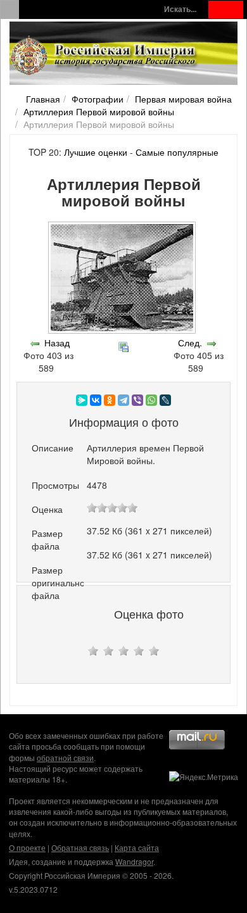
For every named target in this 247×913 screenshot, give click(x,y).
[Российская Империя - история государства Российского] (105, 55)
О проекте (27, 847)
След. (190, 342)
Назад (57, 342)
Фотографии (98, 98)
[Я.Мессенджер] (81, 400)
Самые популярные (177, 152)
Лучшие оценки (95, 152)
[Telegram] (123, 400)
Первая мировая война (183, 98)
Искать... (180, 9)
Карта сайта (137, 847)
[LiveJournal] (165, 400)
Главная (43, 98)
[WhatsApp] (151, 400)
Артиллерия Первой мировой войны (98, 111)
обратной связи (65, 757)
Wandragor (134, 861)
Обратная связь (80, 847)
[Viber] (137, 400)
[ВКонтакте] (95, 400)
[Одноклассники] (109, 400)
